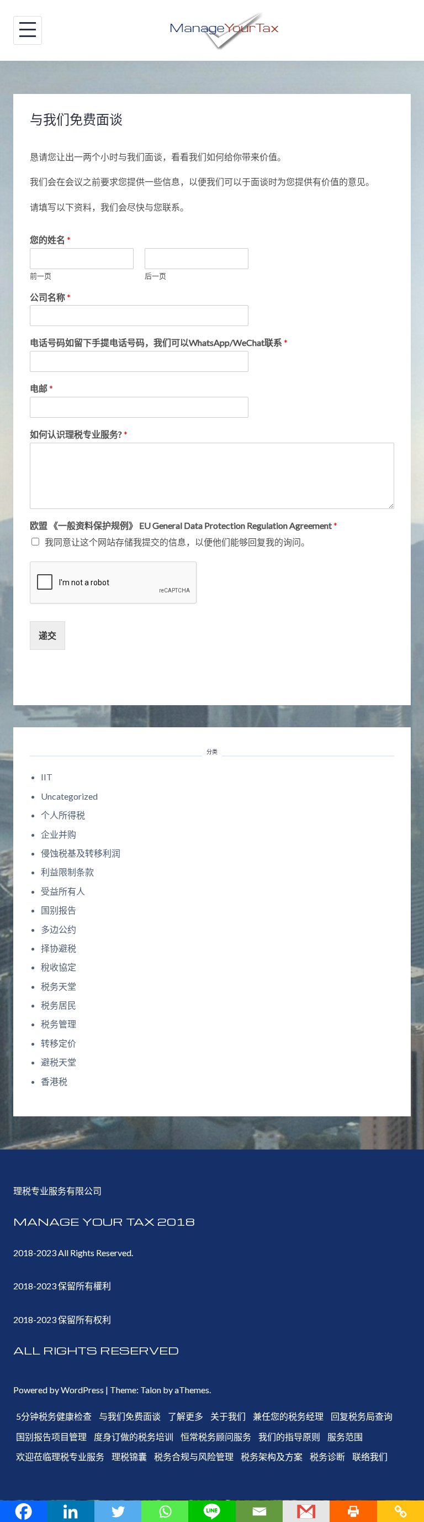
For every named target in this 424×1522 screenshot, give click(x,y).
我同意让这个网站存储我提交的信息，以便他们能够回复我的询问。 (177, 542)
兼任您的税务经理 (288, 1416)
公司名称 (50, 297)
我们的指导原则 (289, 1436)
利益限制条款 (67, 872)
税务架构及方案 (272, 1456)
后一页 (155, 275)
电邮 (41, 388)
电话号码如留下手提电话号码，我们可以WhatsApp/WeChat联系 (159, 342)
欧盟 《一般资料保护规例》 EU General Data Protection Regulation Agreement (183, 525)
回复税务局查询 (362, 1416)
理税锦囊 (129, 1456)
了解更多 (185, 1416)
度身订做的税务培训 (133, 1436)
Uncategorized (69, 796)
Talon (150, 1389)
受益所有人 (63, 891)
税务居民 (58, 1005)
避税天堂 (58, 1062)
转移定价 (58, 1043)
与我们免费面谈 (130, 1416)
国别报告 (58, 910)
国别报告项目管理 (51, 1436)
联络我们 (370, 1456)
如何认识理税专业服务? (79, 434)
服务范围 (345, 1436)
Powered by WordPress (58, 1389)
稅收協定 (58, 967)
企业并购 (58, 834)
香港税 (54, 1081)
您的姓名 (50, 239)
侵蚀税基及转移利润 (80, 853)
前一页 (40, 275)
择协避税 (58, 948)
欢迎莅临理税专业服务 (60, 1456)
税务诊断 (327, 1456)
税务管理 (58, 1024)
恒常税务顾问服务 (216, 1436)
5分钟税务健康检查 (54, 1416)
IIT (46, 777)
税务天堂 (58, 986)
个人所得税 (63, 815)
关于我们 (228, 1416)
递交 (47, 635)
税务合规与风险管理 (194, 1456)
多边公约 (58, 929)
